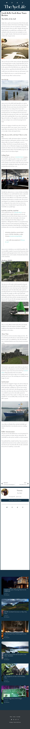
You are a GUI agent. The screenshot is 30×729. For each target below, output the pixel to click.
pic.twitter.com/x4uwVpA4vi (15, 236)
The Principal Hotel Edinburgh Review (15, 634)
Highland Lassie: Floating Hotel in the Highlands (15, 590)
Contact (3, 12)
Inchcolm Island (19, 157)
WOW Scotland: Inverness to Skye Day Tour (15, 612)
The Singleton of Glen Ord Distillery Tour (14, 677)
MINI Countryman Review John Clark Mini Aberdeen (15, 655)
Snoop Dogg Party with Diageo (13, 698)
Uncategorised (12, 496)
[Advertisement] (15, 466)
